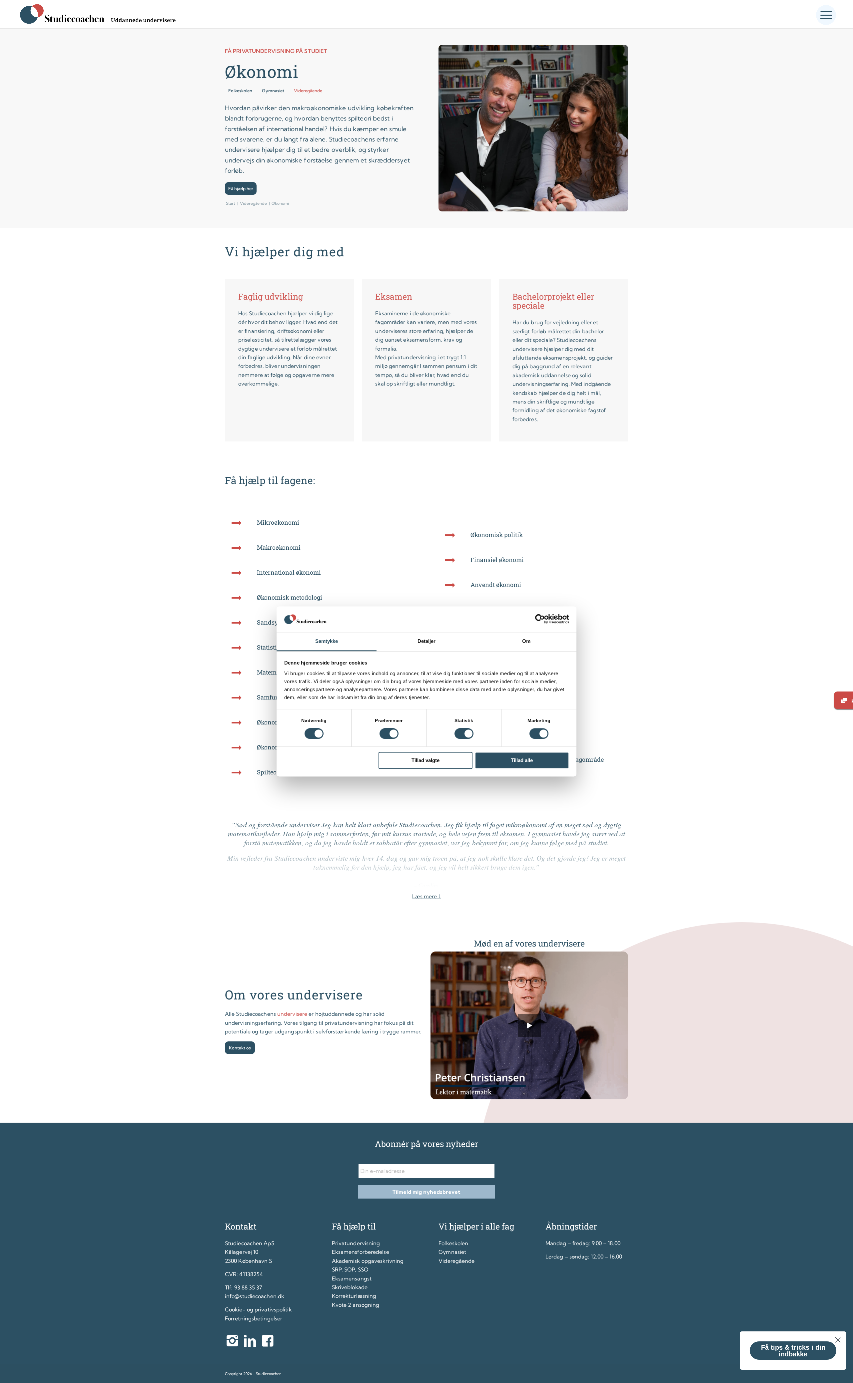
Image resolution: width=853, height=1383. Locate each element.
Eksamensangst (352, 1278)
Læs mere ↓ (426, 896)
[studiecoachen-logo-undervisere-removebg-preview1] (97, 14)
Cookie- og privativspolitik (258, 1309)
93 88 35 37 (248, 1287)
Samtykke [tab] (326, 641)
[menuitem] (826, 12)
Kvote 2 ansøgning (356, 1304)
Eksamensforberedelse (360, 1251)
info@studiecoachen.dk (254, 1296)
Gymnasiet (452, 1251)
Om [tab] (526, 641)
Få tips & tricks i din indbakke (793, 1351)
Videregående (456, 1260)
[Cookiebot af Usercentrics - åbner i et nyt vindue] (540, 619)
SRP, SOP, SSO (350, 1269)
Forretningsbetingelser (253, 1318)
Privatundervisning (356, 1243)
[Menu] (826, 15)
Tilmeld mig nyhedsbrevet (426, 1192)
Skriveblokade (350, 1287)
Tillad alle (522, 760)
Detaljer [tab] (427, 641)
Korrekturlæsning (354, 1295)
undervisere (292, 1013)
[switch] (389, 733)
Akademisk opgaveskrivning (368, 1260)
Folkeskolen (453, 1243)
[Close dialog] (838, 1340)
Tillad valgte (425, 760)
